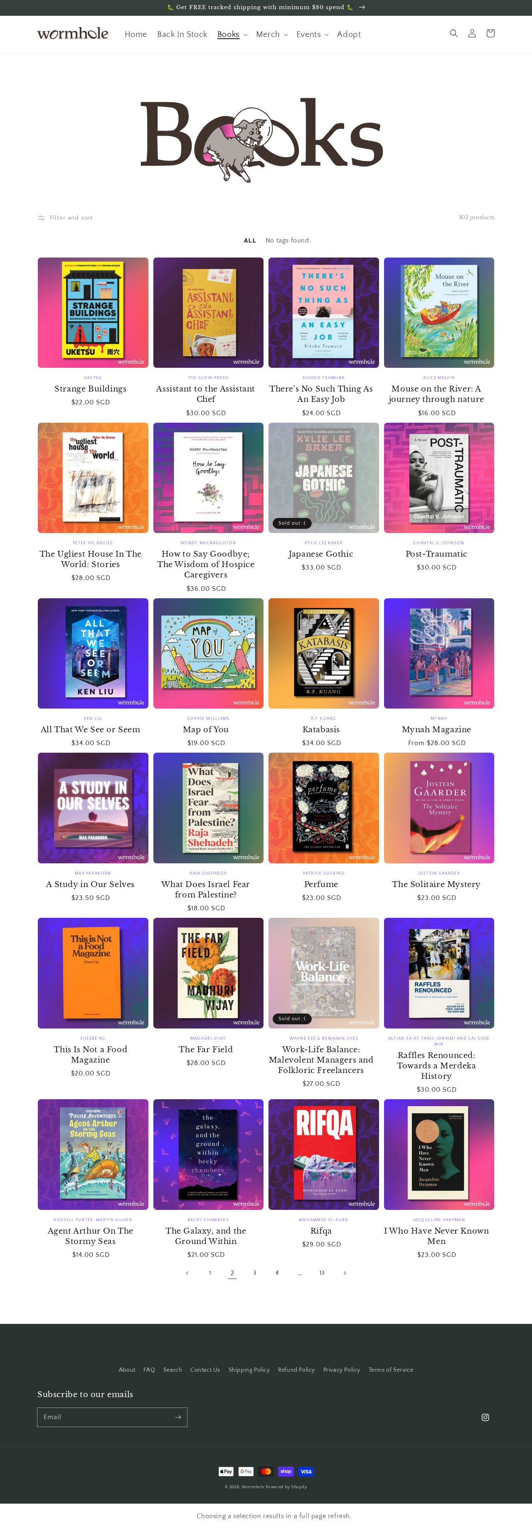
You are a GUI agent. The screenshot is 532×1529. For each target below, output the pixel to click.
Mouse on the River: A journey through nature (436, 394)
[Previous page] (187, 1273)
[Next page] (344, 1273)
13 (322, 1273)
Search (172, 1370)
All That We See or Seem (90, 729)
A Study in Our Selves (90, 884)
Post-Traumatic (437, 554)
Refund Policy (296, 1370)
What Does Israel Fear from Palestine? (205, 890)
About (127, 1370)
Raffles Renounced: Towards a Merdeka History (436, 1066)
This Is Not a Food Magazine (90, 1055)
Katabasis (321, 729)
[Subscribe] (178, 1417)
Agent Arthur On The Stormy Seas (90, 1236)
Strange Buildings (90, 389)
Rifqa (321, 1231)
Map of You (206, 729)
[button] (454, 33)
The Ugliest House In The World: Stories (90, 559)
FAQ (149, 1370)
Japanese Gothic (321, 554)
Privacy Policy (341, 1370)
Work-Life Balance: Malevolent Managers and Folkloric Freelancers (321, 1060)
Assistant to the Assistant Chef (205, 394)
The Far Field (206, 1049)
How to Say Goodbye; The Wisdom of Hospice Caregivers (206, 565)
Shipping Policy (249, 1370)
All (251, 241)
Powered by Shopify (286, 1487)
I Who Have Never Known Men (436, 1236)
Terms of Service (391, 1370)
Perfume (321, 884)
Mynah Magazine (436, 729)
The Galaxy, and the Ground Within (205, 1236)
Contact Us (205, 1370)
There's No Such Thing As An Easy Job (321, 394)
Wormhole (253, 1487)
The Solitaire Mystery (436, 884)
